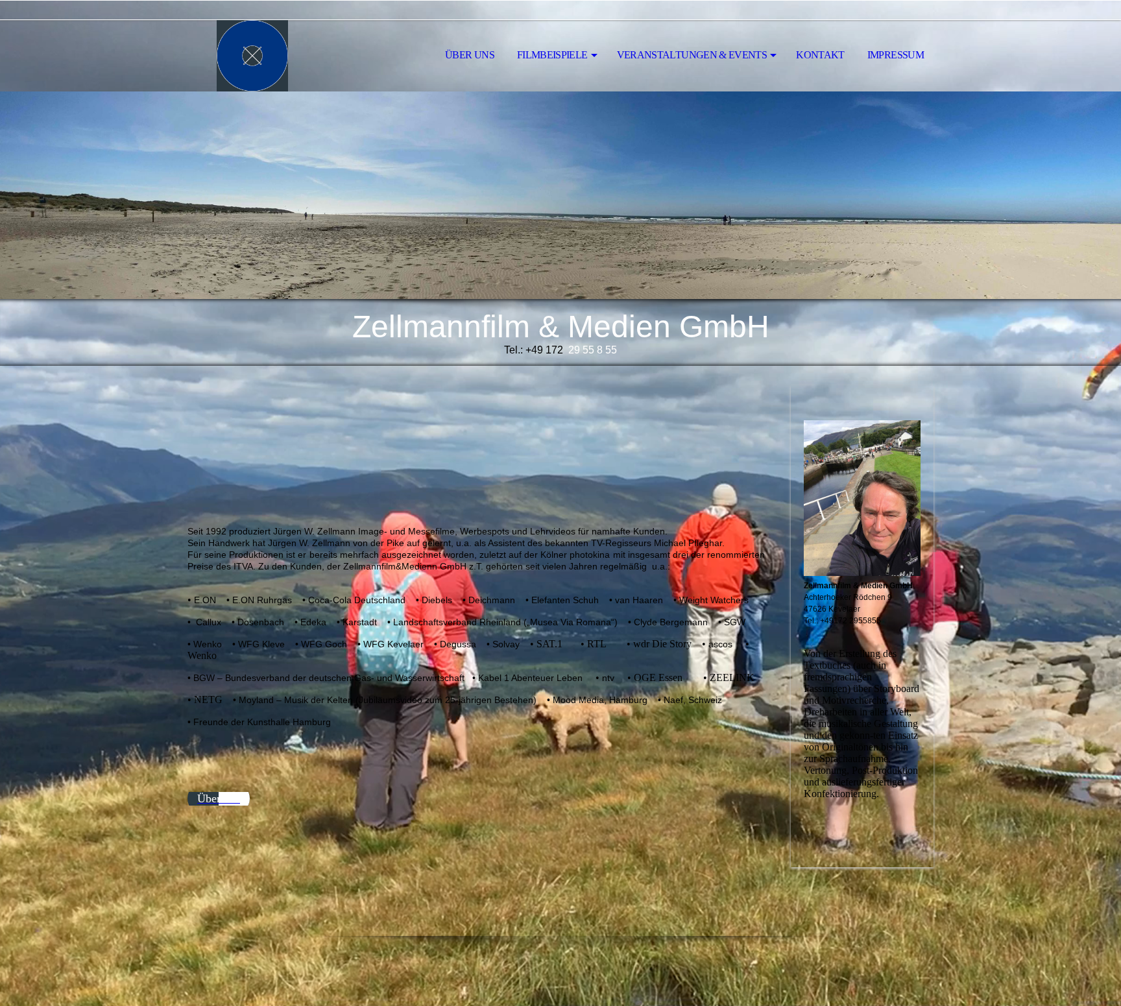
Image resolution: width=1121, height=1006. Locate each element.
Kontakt (820, 54)
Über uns (469, 54)
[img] (252, 55)
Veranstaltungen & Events (692, 54)
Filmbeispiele (552, 54)
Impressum (895, 54)
